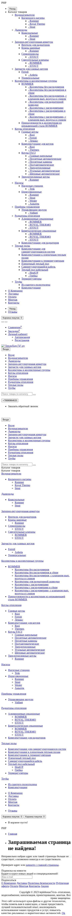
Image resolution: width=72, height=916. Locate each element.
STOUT (19, 528)
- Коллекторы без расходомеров (46, 86)
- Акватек (33, 203)
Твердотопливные (25, 646)
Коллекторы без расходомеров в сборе (36, 572)
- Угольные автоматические (44, 170)
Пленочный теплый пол (35, 263)
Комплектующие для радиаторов (40, 242)
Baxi (17, 613)
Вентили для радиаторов (35, 44)
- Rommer (33, 20)
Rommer (19, 482)
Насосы (19, 182)
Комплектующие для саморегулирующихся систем (38, 250)
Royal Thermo (22, 485)
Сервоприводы (30, 53)
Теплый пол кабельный (34, 269)
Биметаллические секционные (38, 230)
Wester (18, 685)
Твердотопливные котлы (35, 176)
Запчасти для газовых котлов (31, 68)
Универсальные (30, 77)
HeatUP (19, 767)
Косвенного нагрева (33, 17)
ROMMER (27, 83)
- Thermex (33, 149)
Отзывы (12, 311)
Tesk (17, 673)
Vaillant (19, 702)
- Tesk (31, 188)
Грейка (19, 770)
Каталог (10, 470)
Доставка (13, 293)
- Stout (31, 26)
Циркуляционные (31, 191)
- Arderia (33, 74)
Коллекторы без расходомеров (32, 569)
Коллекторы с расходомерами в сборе (36, 587)
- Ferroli (32, 137)
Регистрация (22, 340)
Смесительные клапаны (35, 59)
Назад (12, 8)
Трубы (18, 281)
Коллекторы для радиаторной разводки (37, 581)
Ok (63, 913)
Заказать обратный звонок (23, 406)
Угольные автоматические (30, 649)
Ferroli (24, 71)
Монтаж (12, 299)
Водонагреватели (25, 14)
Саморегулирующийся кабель (38, 266)
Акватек (19, 688)
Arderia (19, 552)
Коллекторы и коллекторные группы (36, 80)
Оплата (12, 296)
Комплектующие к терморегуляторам (42, 260)
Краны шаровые (30, 47)
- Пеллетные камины (40, 161)
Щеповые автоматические (30, 652)
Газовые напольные (26, 634)
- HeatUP (33, 272)
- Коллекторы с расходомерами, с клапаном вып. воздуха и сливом (47, 118)
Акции (45, 886)
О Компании (15, 290)
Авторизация (22, 337)
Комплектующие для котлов (37, 143)
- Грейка (33, 275)
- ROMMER (35, 62)
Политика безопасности (41, 883)
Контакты (13, 302)
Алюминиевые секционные (37, 218)
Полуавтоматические (27, 643)
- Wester (32, 200)
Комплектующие (31, 287)
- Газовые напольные (40, 155)
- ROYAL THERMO (39, 224)
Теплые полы (22, 245)
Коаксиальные (29, 32)
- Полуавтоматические (41, 164)
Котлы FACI (28, 152)
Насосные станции (32, 185)
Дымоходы (21, 29)
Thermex (19, 628)
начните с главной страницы (42, 865)
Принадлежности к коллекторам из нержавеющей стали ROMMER (41, 124)
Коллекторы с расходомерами (32, 584)
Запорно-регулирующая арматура (34, 41)
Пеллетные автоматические (30, 637)
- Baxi (31, 134)
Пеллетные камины (26, 640)
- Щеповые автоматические (44, 173)
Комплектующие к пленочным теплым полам (34, 752)
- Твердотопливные (39, 167)
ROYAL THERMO (25, 719)
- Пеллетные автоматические (44, 158)
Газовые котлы (29, 131)
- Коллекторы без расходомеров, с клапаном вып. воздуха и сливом (47, 97)
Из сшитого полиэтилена (35, 284)
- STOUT (33, 56)
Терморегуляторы (31, 278)
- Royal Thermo (36, 23)
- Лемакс (33, 140)
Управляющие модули (34, 209)
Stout (17, 488)
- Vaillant (33, 212)
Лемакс (19, 619)
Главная (12, 833)
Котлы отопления (25, 128)
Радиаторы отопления (27, 215)
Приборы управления (27, 206)
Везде (11, 355)
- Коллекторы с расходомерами (45, 107)
